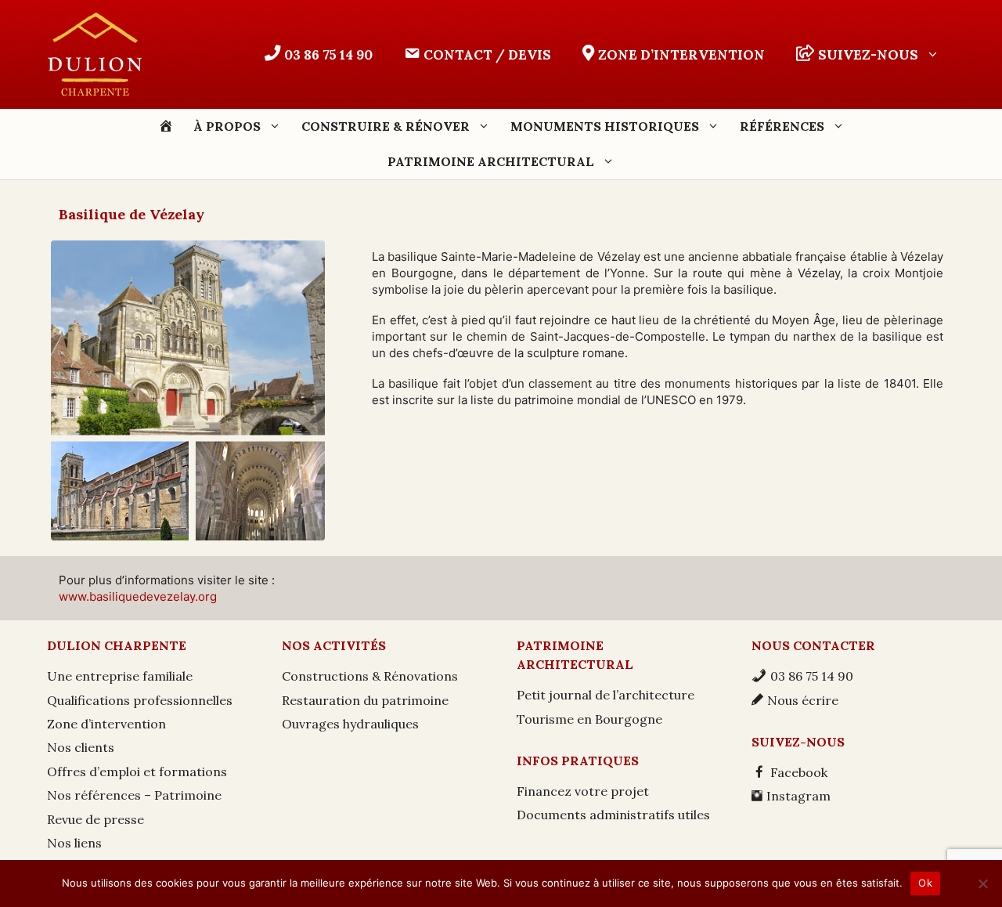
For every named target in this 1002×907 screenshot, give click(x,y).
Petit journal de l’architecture (605, 695)
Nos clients (80, 747)
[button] (867, 54)
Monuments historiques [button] (604, 126)
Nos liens (74, 843)
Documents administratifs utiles (613, 814)
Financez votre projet (583, 791)
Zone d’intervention (106, 724)
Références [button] (782, 126)
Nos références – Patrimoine (134, 795)
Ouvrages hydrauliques (350, 724)
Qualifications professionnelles (139, 700)
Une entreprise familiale (120, 676)
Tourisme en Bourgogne (589, 719)
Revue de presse (95, 819)
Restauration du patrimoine (365, 700)
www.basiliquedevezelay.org (138, 596)
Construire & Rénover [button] (385, 126)
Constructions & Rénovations (370, 676)
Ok (925, 882)
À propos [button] (227, 126)
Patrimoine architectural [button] (490, 161)
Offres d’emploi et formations (137, 771)
